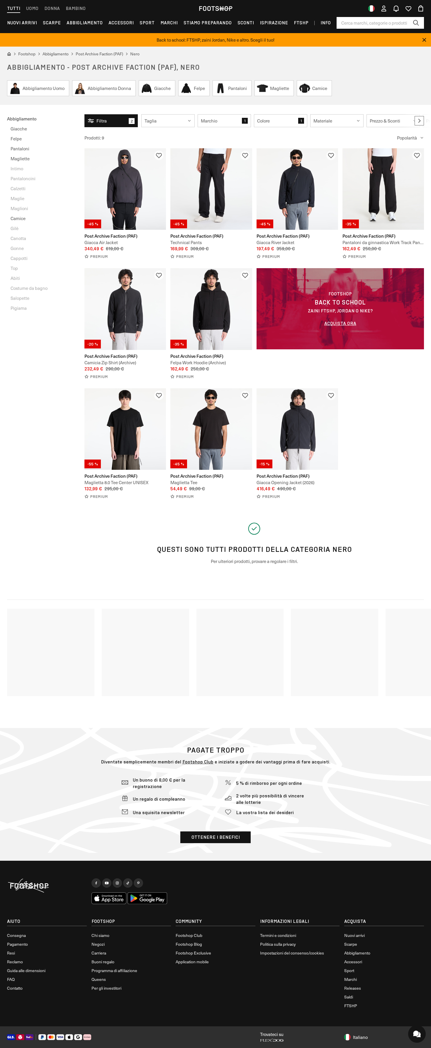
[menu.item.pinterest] (138, 883)
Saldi (348, 997)
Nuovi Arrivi (22, 22)
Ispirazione (274, 22)
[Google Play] (147, 898)
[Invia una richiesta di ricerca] (416, 23)
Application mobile (192, 961)
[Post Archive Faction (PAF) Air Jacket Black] (125, 189)
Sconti (245, 22)
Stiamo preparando (208, 22)
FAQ (11, 979)
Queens (98, 979)
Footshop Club (197, 762)
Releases (352, 988)
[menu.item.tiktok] (128, 883)
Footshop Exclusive (193, 953)
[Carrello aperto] (421, 8)
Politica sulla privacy (278, 944)
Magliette (20, 158)
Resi (11, 953)
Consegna (16, 935)
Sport (147, 22)
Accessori (121, 22)
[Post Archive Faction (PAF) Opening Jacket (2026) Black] (297, 429)
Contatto (15, 988)
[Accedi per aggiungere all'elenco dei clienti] (159, 155)
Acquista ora (340, 323)
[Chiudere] (424, 40)
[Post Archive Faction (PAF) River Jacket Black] (297, 189)
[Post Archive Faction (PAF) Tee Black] (211, 429)
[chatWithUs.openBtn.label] (417, 1034)
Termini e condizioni (278, 935)
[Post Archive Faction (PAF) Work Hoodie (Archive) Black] (211, 309)
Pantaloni (20, 149)
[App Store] (109, 898)
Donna (52, 8)
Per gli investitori (106, 988)
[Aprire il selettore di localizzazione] (371, 8)
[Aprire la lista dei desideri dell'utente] (408, 8)
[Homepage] (47, 886)
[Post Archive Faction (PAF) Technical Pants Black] (211, 189)
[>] (419, 120)
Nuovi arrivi (354, 935)
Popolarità (407, 138)
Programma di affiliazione (114, 970)
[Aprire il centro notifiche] (396, 8)
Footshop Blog (189, 944)
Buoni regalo (102, 961)
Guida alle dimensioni (26, 970)
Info (325, 22)
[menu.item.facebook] (96, 883)
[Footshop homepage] (215, 8)
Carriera (98, 953)
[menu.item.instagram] (117, 883)
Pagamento (17, 944)
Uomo (32, 8)
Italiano (360, 1037)
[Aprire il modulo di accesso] (384, 8)
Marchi (169, 22)
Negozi (98, 944)
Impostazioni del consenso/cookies (292, 953)
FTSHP (301, 22)
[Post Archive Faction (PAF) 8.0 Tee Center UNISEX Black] (125, 429)
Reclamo (15, 961)
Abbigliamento (85, 22)
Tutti (13, 8)
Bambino (76, 8)
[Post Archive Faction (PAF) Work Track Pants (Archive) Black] (383, 189)
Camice (18, 218)
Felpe (16, 139)
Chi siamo (100, 935)
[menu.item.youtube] (106, 883)
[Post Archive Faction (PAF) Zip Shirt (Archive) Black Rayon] (125, 309)
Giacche (19, 129)
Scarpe (52, 22)
